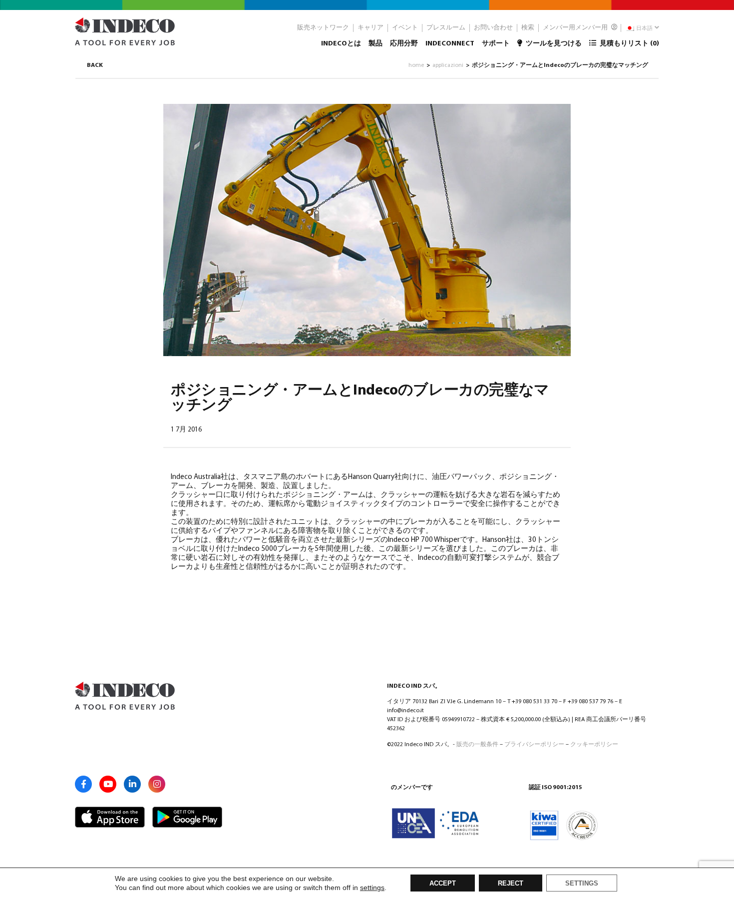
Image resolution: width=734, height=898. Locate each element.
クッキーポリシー (594, 745)
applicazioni (447, 65)
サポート (496, 43)
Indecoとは (341, 43)
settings (372, 888)
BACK (95, 65)
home (416, 65)
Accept (442, 883)
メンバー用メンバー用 (576, 27)
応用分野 (404, 43)
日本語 (644, 28)
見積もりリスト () (628, 43)
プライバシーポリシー (534, 745)
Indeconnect (449, 43)
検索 (527, 27)
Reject (510, 883)
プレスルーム (445, 27)
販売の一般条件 (477, 745)
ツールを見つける (553, 43)
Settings (581, 883)
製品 (375, 43)
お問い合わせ (493, 27)
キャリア (370, 27)
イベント (405, 27)
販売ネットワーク (323, 27)
